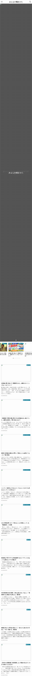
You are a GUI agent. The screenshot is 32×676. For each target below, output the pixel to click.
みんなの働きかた (16, 2)
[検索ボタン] (30, 2)
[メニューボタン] (2, 2)
